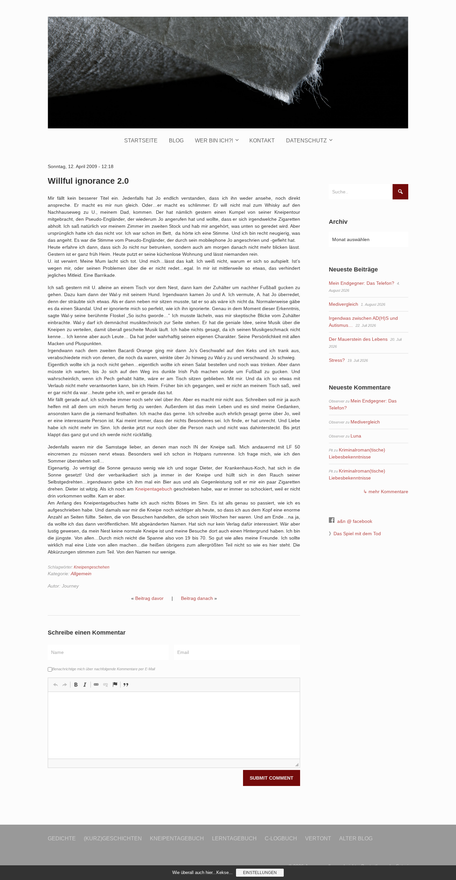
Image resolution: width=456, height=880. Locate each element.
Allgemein (81, 573)
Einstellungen (260, 872)
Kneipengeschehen (91, 567)
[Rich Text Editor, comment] (174, 725)
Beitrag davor (149, 598)
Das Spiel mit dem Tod (357, 533)
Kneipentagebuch (153, 489)
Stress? (337, 360)
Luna (356, 435)
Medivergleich (343, 304)
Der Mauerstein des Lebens (358, 339)
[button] (55, 684)
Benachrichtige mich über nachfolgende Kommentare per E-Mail (103, 669)
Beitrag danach (197, 598)
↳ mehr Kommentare (385, 491)
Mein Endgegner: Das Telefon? (361, 283)
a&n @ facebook (354, 521)
